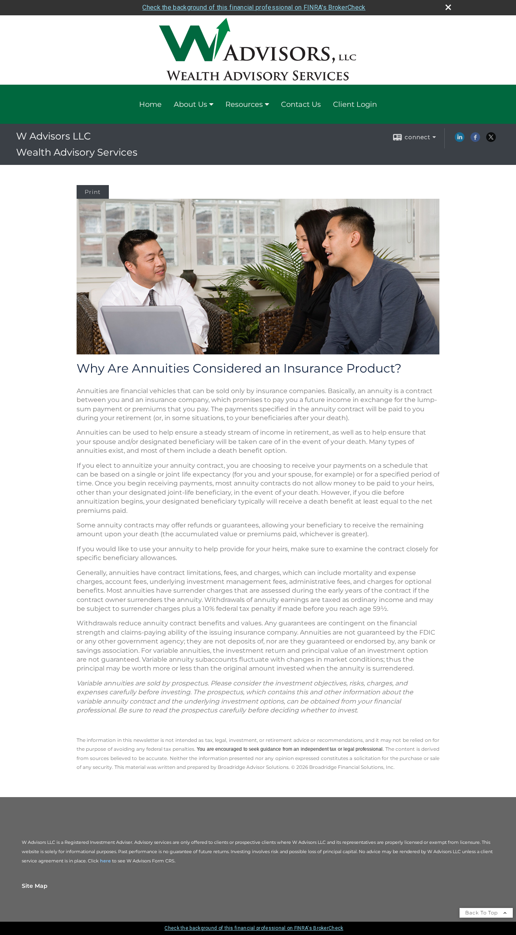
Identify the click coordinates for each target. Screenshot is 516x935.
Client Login (355, 104)
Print (93, 192)
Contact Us (301, 104)
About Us (190, 104)
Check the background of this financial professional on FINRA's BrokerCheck (253, 7)
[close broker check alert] (448, 7)
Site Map (35, 885)
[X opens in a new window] (491, 140)
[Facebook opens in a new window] (475, 140)
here (105, 861)
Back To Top (482, 913)
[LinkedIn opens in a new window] (459, 140)
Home (150, 104)
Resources (244, 104)
